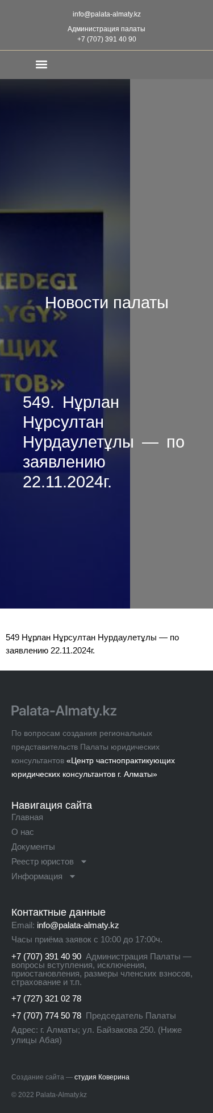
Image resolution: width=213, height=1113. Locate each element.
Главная (27, 817)
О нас (22, 832)
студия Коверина (102, 1077)
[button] (41, 64)
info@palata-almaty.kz (107, 14)
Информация (36, 876)
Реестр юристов (42, 861)
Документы (33, 846)
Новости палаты (107, 302)
